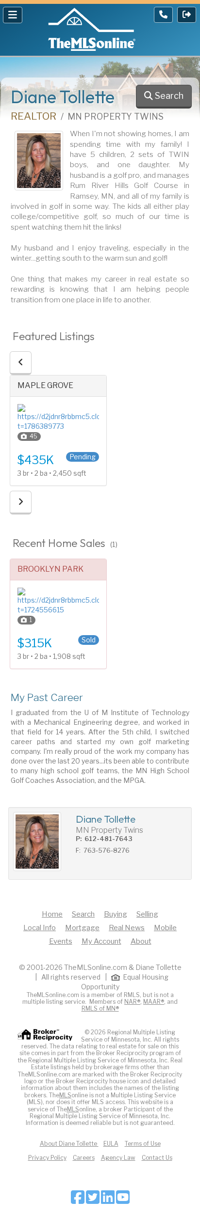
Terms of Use (143, 1143)
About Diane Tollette (69, 1143)
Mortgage (82, 927)
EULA (110, 1143)
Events (60, 941)
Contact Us (157, 1157)
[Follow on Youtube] (123, 1200)
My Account (101, 941)
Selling (147, 914)
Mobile (165, 927)
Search (83, 914)
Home (52, 914)
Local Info (39, 927)
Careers (84, 1157)
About (141, 941)
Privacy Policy (47, 1157)
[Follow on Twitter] (93, 1200)
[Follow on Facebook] (77, 1200)
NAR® (132, 1001)
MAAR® (153, 1001)
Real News (127, 927)
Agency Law (118, 1157)
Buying (115, 914)
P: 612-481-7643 (104, 838)
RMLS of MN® (100, 1008)
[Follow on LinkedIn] (108, 1200)
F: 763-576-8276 (103, 850)
